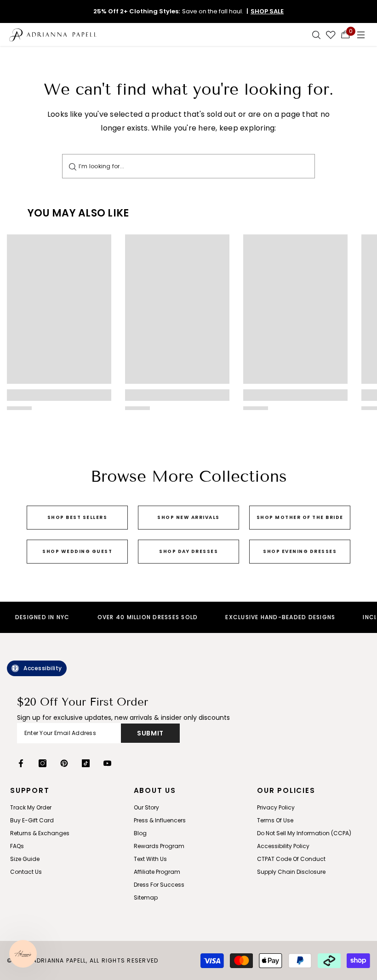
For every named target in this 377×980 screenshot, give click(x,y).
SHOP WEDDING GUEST (77, 551)
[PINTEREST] (64, 763)
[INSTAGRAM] (42, 763)
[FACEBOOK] (21, 763)
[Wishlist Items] (331, 34)
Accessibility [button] (42, 668)
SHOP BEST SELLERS (77, 517)
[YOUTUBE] (107, 763)
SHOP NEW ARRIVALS (188, 517)
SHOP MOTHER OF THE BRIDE (300, 517)
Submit (150, 733)
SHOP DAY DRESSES (188, 551)
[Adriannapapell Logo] (53, 34)
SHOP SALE (267, 11)
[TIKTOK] (86, 763)
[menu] (360, 34)
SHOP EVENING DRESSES (300, 551)
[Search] (72, 166)
